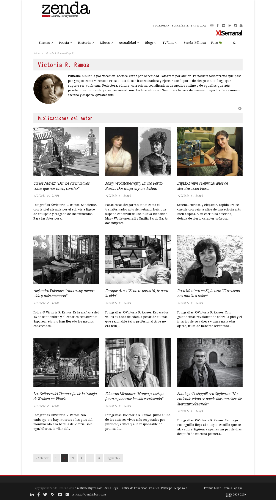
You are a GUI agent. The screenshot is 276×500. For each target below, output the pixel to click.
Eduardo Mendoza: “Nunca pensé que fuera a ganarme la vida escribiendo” (135, 396)
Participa (166, 488)
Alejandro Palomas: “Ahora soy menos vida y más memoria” (63, 293)
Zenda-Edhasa (194, 42)
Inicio (36, 53)
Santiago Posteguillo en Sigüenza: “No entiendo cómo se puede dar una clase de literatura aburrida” (209, 399)
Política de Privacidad (134, 488)
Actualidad (127, 42)
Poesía (64, 42)
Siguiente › (113, 458)
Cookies (154, 488)
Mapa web (180, 488)
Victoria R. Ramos (46, 196)
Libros (105, 42)
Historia (84, 42)
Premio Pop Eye (233, 488)
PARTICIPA (198, 25)
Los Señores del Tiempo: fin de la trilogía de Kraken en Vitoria (65, 396)
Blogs (149, 42)
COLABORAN (161, 25)
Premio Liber (212, 488)
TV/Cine (168, 42)
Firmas (44, 42)
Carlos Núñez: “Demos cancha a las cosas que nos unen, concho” (61, 186)
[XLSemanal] (229, 33)
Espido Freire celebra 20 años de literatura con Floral (202, 186)
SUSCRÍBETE (180, 25)
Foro (214, 42)
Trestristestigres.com (88, 488)
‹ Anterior (42, 458)
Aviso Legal (111, 488)
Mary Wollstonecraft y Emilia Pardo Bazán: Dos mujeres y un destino (133, 186)
